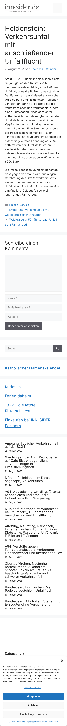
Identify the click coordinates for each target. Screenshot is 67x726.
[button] (62, 660)
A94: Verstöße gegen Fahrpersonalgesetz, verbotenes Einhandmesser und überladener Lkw (33, 549)
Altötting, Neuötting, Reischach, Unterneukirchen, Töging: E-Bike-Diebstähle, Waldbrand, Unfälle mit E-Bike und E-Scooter (31, 531)
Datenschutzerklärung (37, 721)
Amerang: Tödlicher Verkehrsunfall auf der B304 (31, 445)
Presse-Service (19, 204)
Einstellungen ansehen (33, 714)
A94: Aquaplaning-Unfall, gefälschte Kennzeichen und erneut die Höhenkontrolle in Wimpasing (33, 495)
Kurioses (13, 387)
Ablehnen (33, 705)
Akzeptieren (33, 696)
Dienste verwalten (32, 687)
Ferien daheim (18, 396)
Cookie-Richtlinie (17, 721)
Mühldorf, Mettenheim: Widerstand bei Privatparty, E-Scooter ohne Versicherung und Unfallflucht (32, 512)
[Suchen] (57, 348)
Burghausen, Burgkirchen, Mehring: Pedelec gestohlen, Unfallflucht (32, 588)
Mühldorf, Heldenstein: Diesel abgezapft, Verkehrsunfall (28, 479)
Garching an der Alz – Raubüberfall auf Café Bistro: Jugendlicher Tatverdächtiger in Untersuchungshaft (31, 462)
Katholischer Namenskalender (32, 368)
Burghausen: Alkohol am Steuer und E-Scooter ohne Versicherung (32, 602)
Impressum (53, 721)
